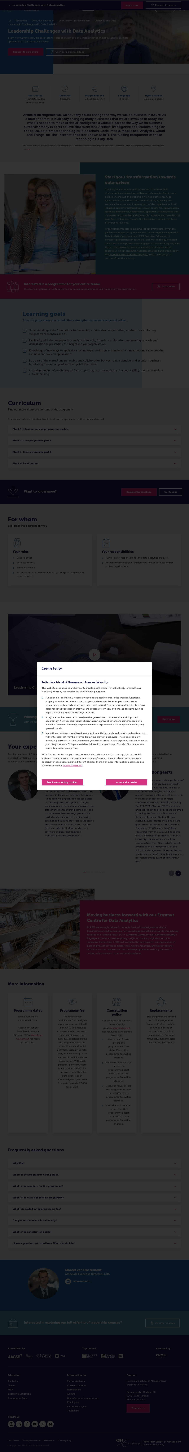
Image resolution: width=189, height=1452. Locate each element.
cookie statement (72, 765)
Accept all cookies (126, 782)
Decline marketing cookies (62, 782)
